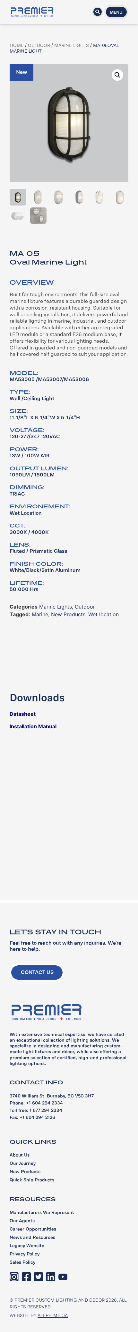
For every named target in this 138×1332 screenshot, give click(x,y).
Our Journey (23, 1163)
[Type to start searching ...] (97, 12)
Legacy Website (27, 1246)
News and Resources (32, 1237)
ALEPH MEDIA (53, 1315)
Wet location (103, 614)
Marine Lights (71, 45)
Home (17, 45)
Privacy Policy (24, 1254)
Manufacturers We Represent (42, 1212)
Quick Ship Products (32, 1180)
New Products (68, 614)
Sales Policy (22, 1262)
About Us (20, 1155)
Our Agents (22, 1221)
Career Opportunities (33, 1229)
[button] (117, 75)
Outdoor (39, 45)
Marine (40, 614)
